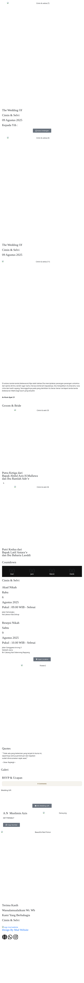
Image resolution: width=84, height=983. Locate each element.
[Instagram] (15, 937)
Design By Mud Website (15, 929)
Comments (42, 784)
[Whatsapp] (10, 937)
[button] (42, 806)
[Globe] (4, 937)
